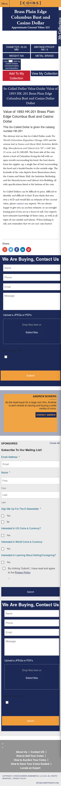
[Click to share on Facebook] (16, 249)
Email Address (10, 457)
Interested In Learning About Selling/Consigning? (28, 555)
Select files (32, 332)
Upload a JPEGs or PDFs (17, 315)
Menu (5, 3)
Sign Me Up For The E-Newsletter (21, 509)
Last (3, 502)
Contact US (37, 752)
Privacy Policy (19, 778)
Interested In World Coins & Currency (21, 542)
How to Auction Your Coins (30, 760)
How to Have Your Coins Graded (30, 764)
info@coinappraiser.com (47, 783)
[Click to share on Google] (4, 249)
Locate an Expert (30, 768)
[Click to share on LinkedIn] (22, 249)
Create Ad (55, 443)
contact (20, 203)
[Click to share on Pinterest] (28, 249)
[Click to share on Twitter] (10, 249)
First (3, 488)
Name (5, 472)
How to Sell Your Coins (30, 756)
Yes (8, 515)
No (8, 521)
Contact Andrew (46, 414)
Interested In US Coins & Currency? (21, 528)
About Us (21, 752)
